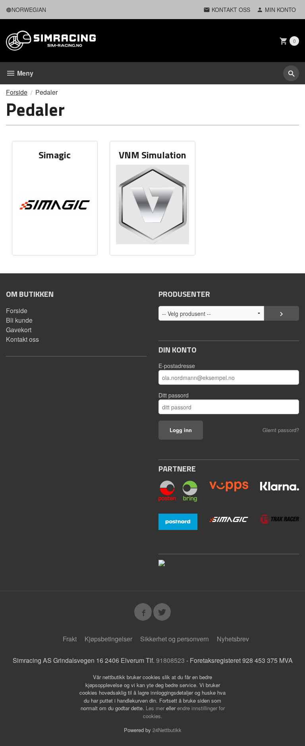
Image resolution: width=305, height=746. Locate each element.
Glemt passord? (281, 430)
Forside (16, 92)
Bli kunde (19, 320)
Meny (24, 73)
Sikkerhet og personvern (174, 638)
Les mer (156, 708)
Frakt (70, 638)
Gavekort (18, 329)
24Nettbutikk (166, 730)
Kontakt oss (22, 339)
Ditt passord (173, 395)
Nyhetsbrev (233, 638)
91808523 (170, 660)
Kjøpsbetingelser (108, 638)
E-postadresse (176, 366)
